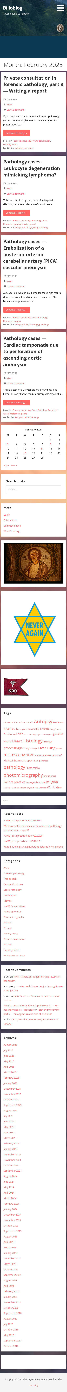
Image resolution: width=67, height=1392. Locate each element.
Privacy (7, 928)
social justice (20, 787)
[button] (62, 6)
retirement (8, 788)
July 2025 (8, 1116)
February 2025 (11, 1143)
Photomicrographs (12, 224)
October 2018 (11, 1329)
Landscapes (10, 895)
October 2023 (11, 1225)
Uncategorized (10, 144)
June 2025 (9, 1121)
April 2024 (9, 1192)
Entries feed (10, 520)
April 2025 (9, 1132)
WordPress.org (12, 531)
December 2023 (12, 1214)
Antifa (30, 722)
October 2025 (11, 1099)
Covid (7, 734)
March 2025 (10, 1137)
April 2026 (9, 1066)
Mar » (14, 465)
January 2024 (10, 1209)
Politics (8, 782)
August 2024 (10, 1176)
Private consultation (41, 141)
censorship (34, 728)
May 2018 (9, 1335)
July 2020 (8, 1324)
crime (13, 734)
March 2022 (10, 1263)
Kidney (24, 748)
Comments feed (12, 525)
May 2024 (9, 1187)
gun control (43, 734)
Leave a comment (15, 109)
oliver (9, 104)
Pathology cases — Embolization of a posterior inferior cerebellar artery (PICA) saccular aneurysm (30, 254)
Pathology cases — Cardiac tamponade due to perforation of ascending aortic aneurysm (31, 351)
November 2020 (12, 1302)
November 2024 (12, 1159)
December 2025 (12, 1088)
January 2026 (10, 1083)
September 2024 (12, 1170)
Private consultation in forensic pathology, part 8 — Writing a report (33, 84)
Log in (7, 514)
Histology (28, 227)
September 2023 (12, 1231)
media (59, 748)
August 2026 (10, 1044)
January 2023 (10, 1252)
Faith (19, 734)
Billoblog (12, 8)
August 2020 (10, 1318)
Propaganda (32, 782)
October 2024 (11, 1165)
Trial (36, 787)
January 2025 (10, 1148)
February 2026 (11, 1077)
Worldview (54, 787)
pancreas (43, 760)
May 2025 (9, 1126)
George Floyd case (14, 884)
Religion (52, 782)
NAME (30, 755)
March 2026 (10, 1072)
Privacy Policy (11, 933)
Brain (26, 324)
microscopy (14, 754)
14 (42, 448)
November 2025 (12, 1094)
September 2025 (12, 1105)
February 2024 (11, 1203)
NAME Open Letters (14, 906)
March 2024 (10, 1198)
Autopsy (19, 227)
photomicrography (23, 775)
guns (50, 734)
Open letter (33, 760)
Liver (42, 747)
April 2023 (9, 1241)
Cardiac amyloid (19, 729)
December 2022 (12, 1258)
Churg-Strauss (55, 729)
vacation (42, 788)
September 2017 (12, 1340)
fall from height (30, 734)
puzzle (42, 782)
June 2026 (9, 1055)
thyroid (30, 787)
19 (25, 453)
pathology (19, 148)
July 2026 (8, 1050)
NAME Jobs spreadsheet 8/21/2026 (22, 820)
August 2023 (10, 1236)
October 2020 (11, 1307)
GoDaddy (33, 1385)
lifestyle (34, 748)
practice (29, 148)
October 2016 (11, 1346)
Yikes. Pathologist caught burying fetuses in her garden (33, 846)
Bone (60, 722)
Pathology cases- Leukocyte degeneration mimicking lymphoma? (31, 168)
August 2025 (10, 1110)
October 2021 (11, 1269)
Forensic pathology (22, 141)
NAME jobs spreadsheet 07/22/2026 (23, 835)
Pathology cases (39, 220)
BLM (55, 722)
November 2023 (12, 1220)
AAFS (6, 867)
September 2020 (12, 1313)
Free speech (10, 878)
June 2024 (9, 1181)
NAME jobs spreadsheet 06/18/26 (22, 841)
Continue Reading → (17, 133)
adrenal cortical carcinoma (15, 722)
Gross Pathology (39, 317)
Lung (35, 227)
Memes (8, 900)
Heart (26, 417)
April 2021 (9, 1285)
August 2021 (10, 1280)
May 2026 (9, 1061)
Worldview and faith (14, 955)
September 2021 (12, 1274)
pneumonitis (50, 775)
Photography (33, 767)
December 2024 (12, 1154)
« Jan (6, 465)
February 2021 (11, 1291)
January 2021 (10, 1296)
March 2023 (10, 1247)
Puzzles (8, 944)
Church (44, 729)
